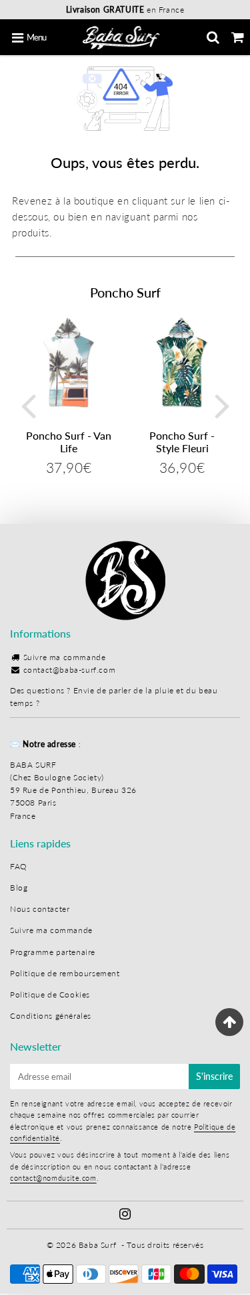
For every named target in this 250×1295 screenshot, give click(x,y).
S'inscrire (214, 1076)
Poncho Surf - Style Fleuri (182, 441)
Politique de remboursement (65, 973)
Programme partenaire (52, 952)
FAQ (18, 866)
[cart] (237, 37)
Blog (18, 888)
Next (222, 405)
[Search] (213, 37)
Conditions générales (50, 1016)
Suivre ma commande (64, 657)
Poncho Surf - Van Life (68, 441)
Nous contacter (39, 909)
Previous (28, 405)
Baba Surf (97, 1245)
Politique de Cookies (50, 994)
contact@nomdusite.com (53, 1177)
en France (125, 10)
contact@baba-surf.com (69, 670)
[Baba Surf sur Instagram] (125, 1216)
